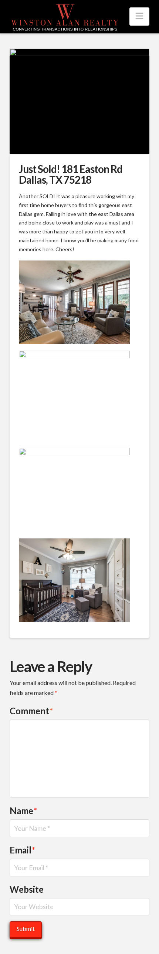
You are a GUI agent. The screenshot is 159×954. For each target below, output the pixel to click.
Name (23, 810)
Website (27, 889)
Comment (31, 710)
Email (22, 850)
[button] (139, 16)
